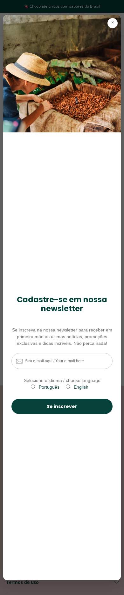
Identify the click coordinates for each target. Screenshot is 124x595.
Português (49, 387)
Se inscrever (62, 406)
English (81, 387)
